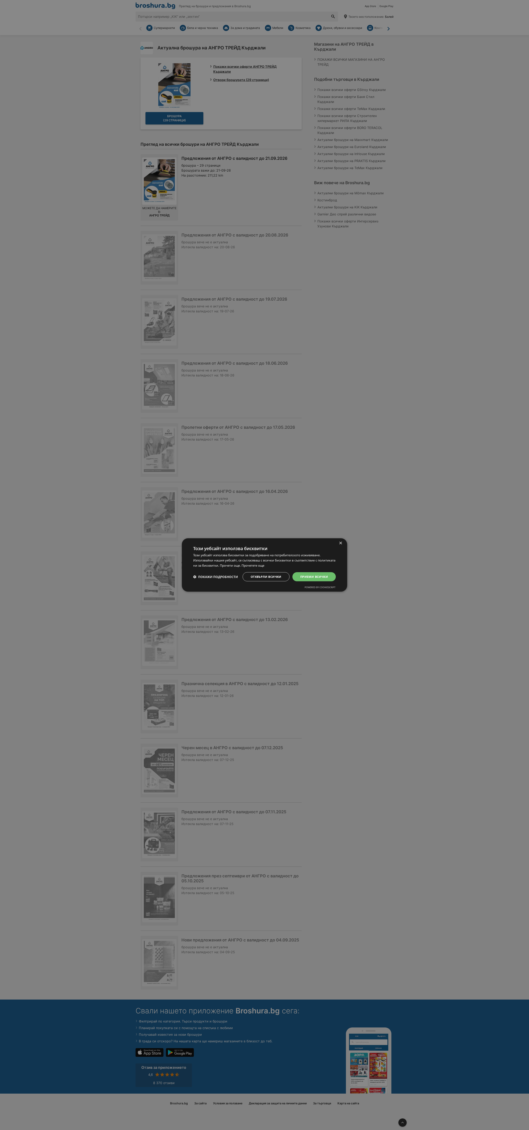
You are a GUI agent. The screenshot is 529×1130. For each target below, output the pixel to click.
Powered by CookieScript (320, 587)
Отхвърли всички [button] (266, 576)
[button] (215, 577)
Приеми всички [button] (314, 576)
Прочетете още (253, 565)
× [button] (340, 543)
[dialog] (264, 565)
